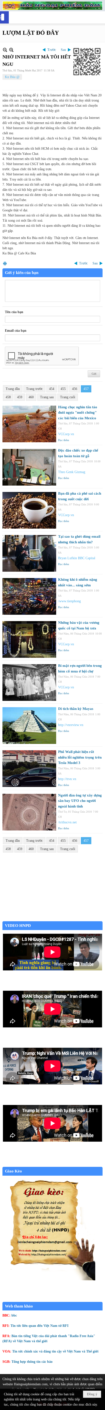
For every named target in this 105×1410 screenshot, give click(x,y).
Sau (63, 50)
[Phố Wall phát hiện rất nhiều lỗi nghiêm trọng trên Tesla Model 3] (29, 768)
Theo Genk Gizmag (71, 472)
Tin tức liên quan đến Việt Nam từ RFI (39, 1326)
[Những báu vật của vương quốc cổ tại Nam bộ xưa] (29, 639)
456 (74, 389)
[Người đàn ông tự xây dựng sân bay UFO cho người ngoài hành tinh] (29, 812)
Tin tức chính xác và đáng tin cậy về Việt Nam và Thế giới (55, 1351)
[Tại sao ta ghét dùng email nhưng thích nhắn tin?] (29, 553)
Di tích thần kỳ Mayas (75, 709)
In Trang (4, 263)
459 (19, 397)
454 (51, 389)
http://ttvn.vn (67, 779)
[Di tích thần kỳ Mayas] (29, 725)
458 (8, 397)
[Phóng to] (11, 49)
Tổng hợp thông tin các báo (31, 1362)
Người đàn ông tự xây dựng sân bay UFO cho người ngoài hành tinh (80, 800)
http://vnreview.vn (70, 725)
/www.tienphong (69, 601)
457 (86, 389)
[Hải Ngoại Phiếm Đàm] (52, 5)
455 (63, 389)
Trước (51, 50)
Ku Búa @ (12, 77)
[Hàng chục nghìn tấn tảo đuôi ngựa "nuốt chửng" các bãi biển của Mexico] (29, 424)
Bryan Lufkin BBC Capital (76, 558)
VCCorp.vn (66, 434)
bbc (14, 1315)
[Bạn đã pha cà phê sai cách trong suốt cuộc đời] (29, 510)
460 (31, 397)
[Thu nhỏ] (5, 49)
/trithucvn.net (67, 822)
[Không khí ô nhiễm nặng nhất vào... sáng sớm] (29, 596)
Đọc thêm (63, 440)
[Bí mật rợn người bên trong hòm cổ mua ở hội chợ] (29, 682)
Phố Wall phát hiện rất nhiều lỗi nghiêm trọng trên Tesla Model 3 (80, 757)
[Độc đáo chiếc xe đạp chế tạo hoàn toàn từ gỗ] (29, 467)
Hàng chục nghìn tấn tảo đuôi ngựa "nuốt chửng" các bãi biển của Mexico (77, 412)
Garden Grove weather (52, 918)
